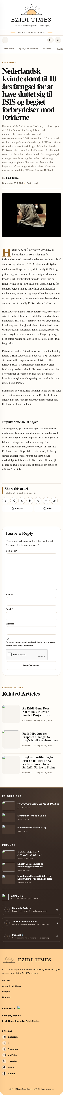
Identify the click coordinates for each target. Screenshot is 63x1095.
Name (9, 594)
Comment (11, 551)
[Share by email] (54, 500)
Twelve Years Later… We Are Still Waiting (38, 804)
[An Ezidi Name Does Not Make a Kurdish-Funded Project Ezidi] (11, 714)
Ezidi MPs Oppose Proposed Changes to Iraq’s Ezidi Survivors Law (40, 736)
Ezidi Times (12, 178)
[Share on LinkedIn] (21, 500)
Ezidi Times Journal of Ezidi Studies (20, 1021)
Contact (6, 997)
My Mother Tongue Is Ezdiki (31, 815)
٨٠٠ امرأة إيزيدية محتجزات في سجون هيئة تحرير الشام (29, 853)
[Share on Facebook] (5, 500)
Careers (6, 991)
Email (9, 609)
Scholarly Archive (11, 1015)
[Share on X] (13, 500)
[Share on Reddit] (46, 500)
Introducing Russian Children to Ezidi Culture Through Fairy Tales (34, 877)
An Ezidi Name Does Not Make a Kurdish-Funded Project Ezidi (36, 711)
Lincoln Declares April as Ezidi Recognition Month (30, 865)
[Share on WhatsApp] (29, 500)
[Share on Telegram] (38, 500)
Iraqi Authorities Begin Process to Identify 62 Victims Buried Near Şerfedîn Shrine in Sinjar (38, 762)
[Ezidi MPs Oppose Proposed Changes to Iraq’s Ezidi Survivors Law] (11, 739)
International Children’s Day (31, 827)
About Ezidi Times (11, 986)
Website (10, 623)
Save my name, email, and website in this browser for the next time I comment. (30, 644)
